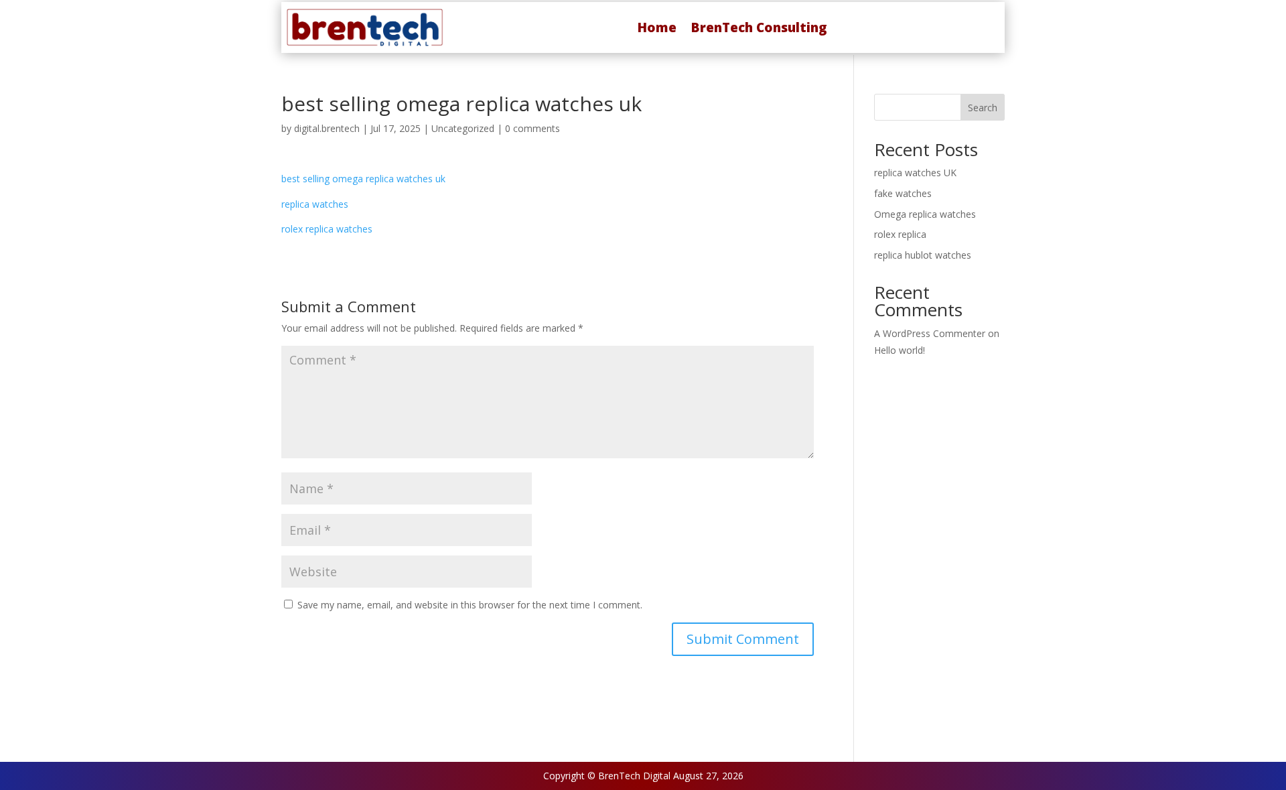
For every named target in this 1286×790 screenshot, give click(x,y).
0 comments (532, 128)
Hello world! (899, 350)
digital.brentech (327, 128)
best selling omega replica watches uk (363, 178)
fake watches (903, 193)
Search (982, 107)
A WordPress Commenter (929, 333)
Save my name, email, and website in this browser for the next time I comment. (469, 604)
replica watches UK (915, 172)
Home (657, 27)
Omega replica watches (925, 214)
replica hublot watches (922, 255)
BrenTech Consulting (759, 27)
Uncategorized (462, 128)
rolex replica (900, 234)
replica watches (314, 204)
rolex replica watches (326, 228)
